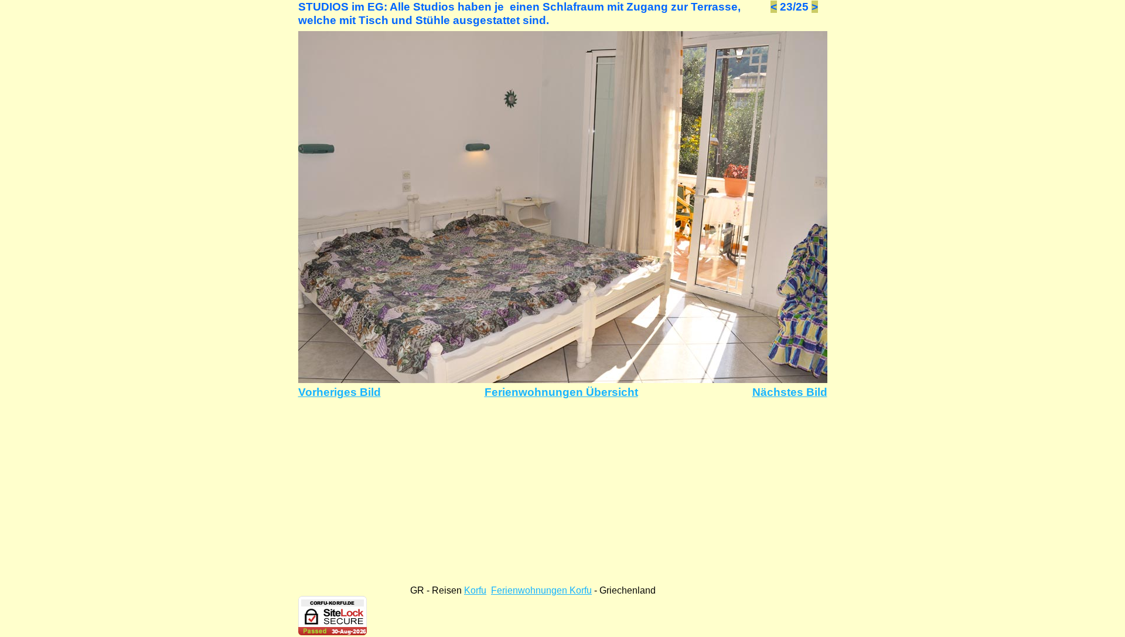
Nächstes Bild (789, 392)
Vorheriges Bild (339, 392)
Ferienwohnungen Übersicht (561, 392)
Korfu (475, 590)
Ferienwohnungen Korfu (541, 590)
